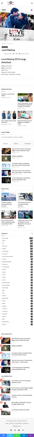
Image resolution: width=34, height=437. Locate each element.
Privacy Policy (18, 423)
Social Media (5, 267)
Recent (16, 143)
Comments (27, 143)
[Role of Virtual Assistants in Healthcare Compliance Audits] (25, 115)
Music (3, 300)
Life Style (4, 253)
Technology (5, 251)
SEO (3, 293)
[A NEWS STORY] (10, 3)
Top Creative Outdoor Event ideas (20, 409)
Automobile (5, 287)
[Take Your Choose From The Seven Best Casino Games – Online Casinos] (6, 173)
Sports (4, 272)
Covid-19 (4, 308)
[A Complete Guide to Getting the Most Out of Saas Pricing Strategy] (6, 166)
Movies (4, 316)
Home (4, 43)
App (3, 290)
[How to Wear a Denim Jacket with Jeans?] (8, 115)
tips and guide (6, 285)
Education (5, 264)
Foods (3, 280)
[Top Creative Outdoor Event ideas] (5, 412)
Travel (4, 274)
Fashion (4, 259)
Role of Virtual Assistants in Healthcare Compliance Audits (25, 122)
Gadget (4, 306)
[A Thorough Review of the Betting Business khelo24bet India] (6, 180)
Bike (3, 319)
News (3, 240)
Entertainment (6, 282)
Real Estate (5, 298)
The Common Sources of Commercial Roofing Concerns (24, 204)
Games (4, 269)
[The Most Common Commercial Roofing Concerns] (8, 197)
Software (4, 314)
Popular (5, 143)
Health (4, 248)
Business (4, 246)
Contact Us (26, 423)
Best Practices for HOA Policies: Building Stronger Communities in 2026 (8, 222)
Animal (4, 324)
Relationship (5, 321)
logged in (10, 137)
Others (4, 277)
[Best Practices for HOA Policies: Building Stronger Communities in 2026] (8, 215)
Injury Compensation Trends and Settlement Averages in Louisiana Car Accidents (25, 104)
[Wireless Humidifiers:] (6, 158)
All (3, 243)
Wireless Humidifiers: (17, 156)
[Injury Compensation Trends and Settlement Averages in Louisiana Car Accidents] (25, 97)
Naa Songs (10, 43)
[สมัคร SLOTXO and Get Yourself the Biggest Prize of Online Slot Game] (6, 151)
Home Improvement (7, 256)
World (3, 303)
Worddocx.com (17, 426)
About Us (11, 423)
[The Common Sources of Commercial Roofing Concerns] (25, 197)
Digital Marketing (6, 261)
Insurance (5, 311)
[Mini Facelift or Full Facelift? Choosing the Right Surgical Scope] (5, 405)
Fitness (4, 295)
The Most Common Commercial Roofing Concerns (6, 204)
